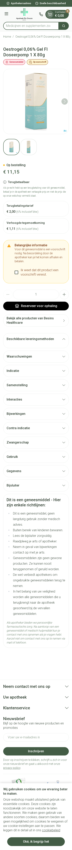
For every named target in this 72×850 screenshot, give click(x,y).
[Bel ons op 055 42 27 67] (41, 14)
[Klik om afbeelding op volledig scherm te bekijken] (36, 101)
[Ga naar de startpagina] (24, 14)
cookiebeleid (51, 830)
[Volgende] (64, 101)
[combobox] (31, 26)
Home (7, 36)
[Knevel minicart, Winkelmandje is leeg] (49, 14)
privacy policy (11, 767)
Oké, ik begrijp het (36, 841)
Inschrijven (36, 751)
